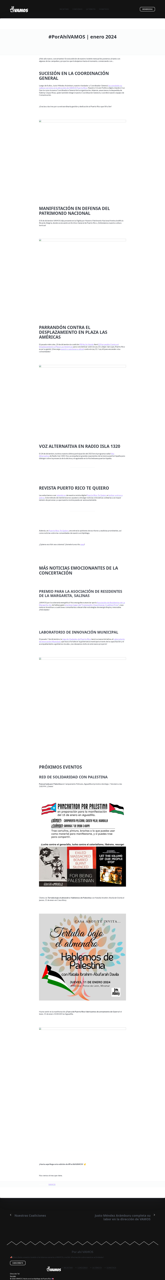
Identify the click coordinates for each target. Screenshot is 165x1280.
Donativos (104, 9)
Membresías (147, 9)
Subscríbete (17, 1263)
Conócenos (77, 9)
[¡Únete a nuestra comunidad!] (82, 507)
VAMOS (51, 1184)
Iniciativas (64, 9)
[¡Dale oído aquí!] (82, 465)
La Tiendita (90, 9)
